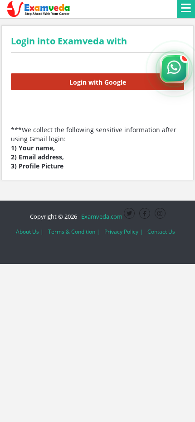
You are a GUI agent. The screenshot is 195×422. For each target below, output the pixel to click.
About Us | (30, 231)
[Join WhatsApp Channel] (174, 68)
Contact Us (161, 231)
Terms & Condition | (74, 231)
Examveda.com (100, 216)
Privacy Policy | (123, 231)
